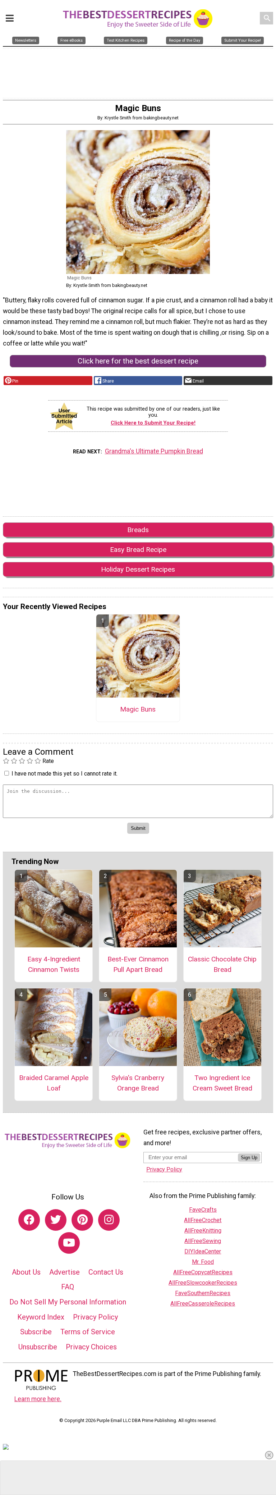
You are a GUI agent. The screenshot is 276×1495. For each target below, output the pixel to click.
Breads (138, 530)
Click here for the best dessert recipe (138, 361)
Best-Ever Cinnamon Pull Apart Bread (138, 964)
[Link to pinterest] (82, 1220)
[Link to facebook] (29, 1220)
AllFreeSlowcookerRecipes (203, 1282)
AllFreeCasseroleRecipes (202, 1303)
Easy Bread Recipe (138, 549)
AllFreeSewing (202, 1241)
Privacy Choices (91, 1347)
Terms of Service (87, 1331)
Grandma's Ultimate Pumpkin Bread (154, 451)
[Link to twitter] (55, 1220)
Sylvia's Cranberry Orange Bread (137, 1083)
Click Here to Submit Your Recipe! (153, 423)
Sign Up (249, 1157)
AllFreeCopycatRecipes (203, 1272)
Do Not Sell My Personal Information (67, 1302)
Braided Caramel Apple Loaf (53, 1083)
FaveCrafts (203, 1209)
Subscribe (36, 1331)
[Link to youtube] (69, 1243)
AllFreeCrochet (202, 1220)
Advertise (64, 1272)
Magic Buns (138, 709)
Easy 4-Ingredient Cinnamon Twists (53, 964)
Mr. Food (203, 1261)
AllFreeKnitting (202, 1230)
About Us (26, 1272)
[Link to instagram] (109, 1220)
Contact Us (105, 1272)
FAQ (67, 1287)
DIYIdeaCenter (202, 1251)
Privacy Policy (95, 1317)
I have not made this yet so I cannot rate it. (65, 773)
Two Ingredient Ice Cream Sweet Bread (222, 1083)
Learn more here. (37, 1399)
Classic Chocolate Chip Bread (222, 964)
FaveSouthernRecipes (202, 1293)
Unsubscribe (37, 1347)
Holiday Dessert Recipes (138, 569)
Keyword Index (40, 1317)
